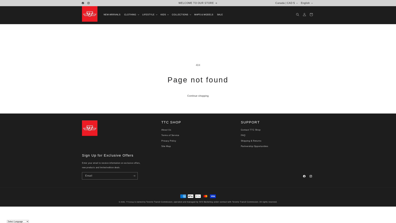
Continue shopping (198, 95)
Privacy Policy (168, 140)
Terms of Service (170, 135)
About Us (166, 129)
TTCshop (130, 202)
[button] (131, 14)
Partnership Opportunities (254, 146)
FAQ (243, 135)
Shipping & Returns (251, 140)
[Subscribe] (134, 175)
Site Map (166, 146)
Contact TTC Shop (251, 129)
